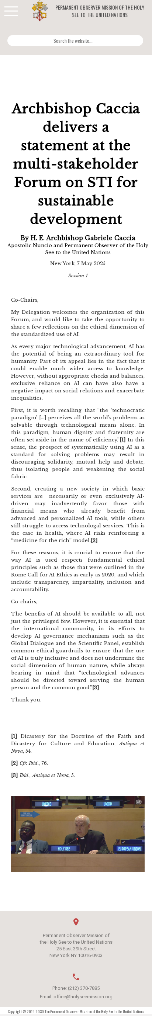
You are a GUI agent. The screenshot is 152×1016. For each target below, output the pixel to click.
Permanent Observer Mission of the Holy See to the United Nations (99, 11)
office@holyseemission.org (83, 996)
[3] (95, 687)
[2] (94, 540)
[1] (123, 440)
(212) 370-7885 (84, 988)
